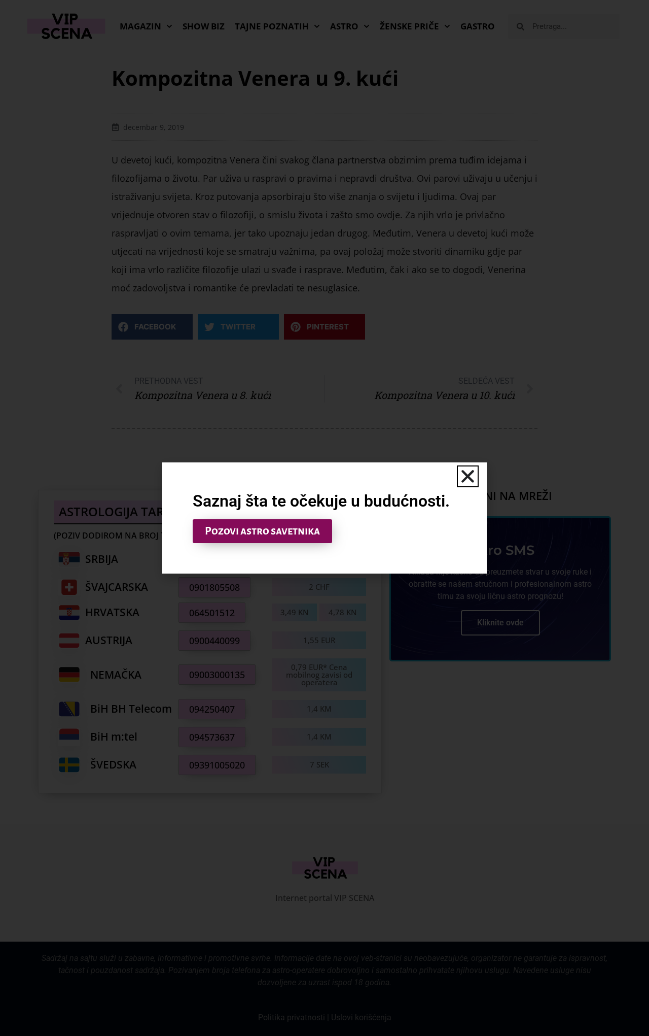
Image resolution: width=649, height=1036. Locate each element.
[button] (468, 476)
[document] (324, 518)
